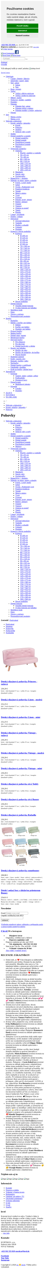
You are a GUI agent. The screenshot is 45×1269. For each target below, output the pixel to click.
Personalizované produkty (20, 616)
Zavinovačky (20, 476)
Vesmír (18, 491)
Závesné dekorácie (22, 521)
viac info (6, 1233)
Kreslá (17, 425)
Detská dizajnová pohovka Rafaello (18, 815)
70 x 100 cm (25, 546)
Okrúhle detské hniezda (24, 606)
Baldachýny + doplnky (19, 478)
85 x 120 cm (25, 559)
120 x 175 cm (25, 580)
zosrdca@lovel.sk (22, 1251)
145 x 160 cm (25, 593)
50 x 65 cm (24, 455)
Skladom (9, 626)
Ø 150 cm (24, 542)
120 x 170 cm (25, 578)
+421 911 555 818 (8, 1251)
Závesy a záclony (17, 614)
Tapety (18, 510)
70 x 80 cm (24, 457)
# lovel (4, 931)
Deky (13, 612)
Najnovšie (9, 629)
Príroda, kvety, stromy (23, 500)
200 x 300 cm (25, 599)
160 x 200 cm (25, 468)
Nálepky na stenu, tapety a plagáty (24, 480)
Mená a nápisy (20, 493)
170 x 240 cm (25, 597)
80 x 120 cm (25, 553)
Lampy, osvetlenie (17, 514)
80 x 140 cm (25, 555)
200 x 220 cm (25, 470)
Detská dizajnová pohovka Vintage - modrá (22, 753)
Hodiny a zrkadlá (21, 525)
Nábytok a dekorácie (13, 405)
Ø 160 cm (24, 544)
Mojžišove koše (16, 610)
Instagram (5, 1260)
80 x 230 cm (25, 557)
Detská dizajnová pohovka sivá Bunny (20, 799)
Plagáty (18, 512)
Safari (17, 485)
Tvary (17, 495)
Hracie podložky (21, 601)
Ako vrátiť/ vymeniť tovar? (16, 951)
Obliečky (18, 451)
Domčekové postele (22, 442)
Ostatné (18, 504)
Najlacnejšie (10, 631)
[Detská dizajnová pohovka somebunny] (20, 866)
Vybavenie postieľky (18, 449)
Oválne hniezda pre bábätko (26, 608)
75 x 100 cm (25, 550)
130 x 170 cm (25, 584)
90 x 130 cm (25, 567)
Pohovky (9, 410)
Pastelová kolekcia (22, 489)
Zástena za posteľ (22, 508)
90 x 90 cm (24, 561)
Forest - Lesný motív (23, 483)
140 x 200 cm (25, 466)
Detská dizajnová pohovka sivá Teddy (20, 784)
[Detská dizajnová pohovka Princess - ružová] (20, 677)
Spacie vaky (20, 474)
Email (3, 913)
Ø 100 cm (24, 536)
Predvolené (14, 620)
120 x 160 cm (25, 576)
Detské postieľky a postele (21, 436)
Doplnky (18, 529)
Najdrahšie (10, 633)
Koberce (18, 533)
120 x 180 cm (25, 582)
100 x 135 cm (25, 463)
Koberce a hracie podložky (21, 531)
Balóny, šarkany (21, 502)
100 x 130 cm (25, 570)
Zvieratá (18, 497)
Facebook (5, 1256)
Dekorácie (14, 519)
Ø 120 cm (24, 538)
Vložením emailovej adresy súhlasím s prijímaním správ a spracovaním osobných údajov (22, 925)
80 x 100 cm (25, 459)
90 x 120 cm (25, 461)
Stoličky (18, 429)
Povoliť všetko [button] (22, 26)
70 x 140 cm (25, 548)
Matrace (18, 446)
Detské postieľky (21, 438)
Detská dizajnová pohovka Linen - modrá (21, 699)
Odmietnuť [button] (22, 31)
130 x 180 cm (25, 587)
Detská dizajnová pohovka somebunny (20, 870)
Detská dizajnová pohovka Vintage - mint (21, 768)
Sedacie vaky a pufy (23, 432)
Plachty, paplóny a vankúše (30, 453)
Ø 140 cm (24, 540)
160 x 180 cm (25, 595)
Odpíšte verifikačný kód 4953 (12, 915)
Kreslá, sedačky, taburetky (16, 407)
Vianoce (18, 506)
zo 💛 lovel (20, 1265)
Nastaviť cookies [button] (22, 35)
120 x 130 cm (25, 574)
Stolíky (13, 434)
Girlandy (18, 527)
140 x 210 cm (25, 591)
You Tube (5, 1258)
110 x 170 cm (25, 572)
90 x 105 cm (25, 563)
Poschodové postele (22, 444)
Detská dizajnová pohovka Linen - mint (20, 717)
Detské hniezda (16, 604)
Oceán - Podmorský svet (24, 487)
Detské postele (20, 440)
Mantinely (19, 472)
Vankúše (18, 523)
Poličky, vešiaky (17, 517)
